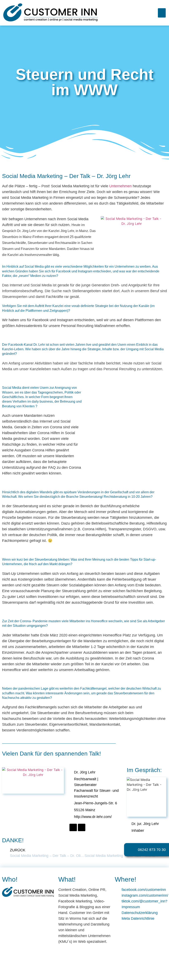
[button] (162, 13)
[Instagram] (81, 827)
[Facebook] (73, 827)
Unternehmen (120, 186)
